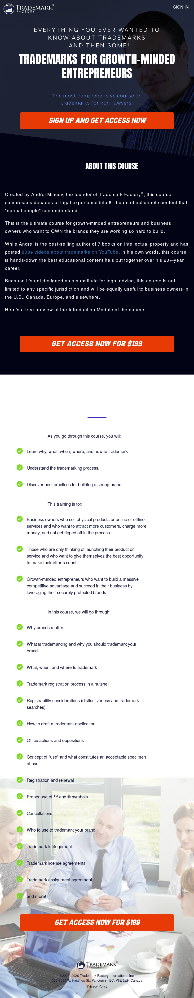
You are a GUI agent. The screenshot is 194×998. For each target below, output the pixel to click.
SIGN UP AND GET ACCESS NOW (97, 120)
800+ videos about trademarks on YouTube (70, 251)
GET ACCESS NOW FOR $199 (96, 343)
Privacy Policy (97, 986)
